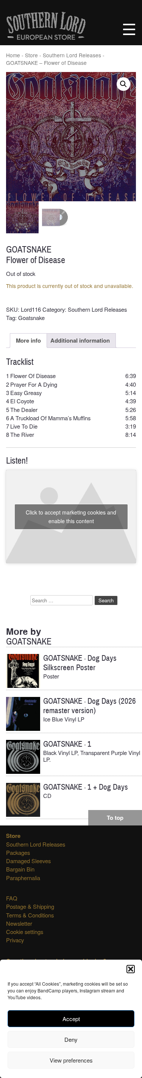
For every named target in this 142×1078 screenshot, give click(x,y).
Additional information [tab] (80, 340)
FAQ (11, 898)
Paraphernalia (23, 878)
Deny (71, 1039)
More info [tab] (28, 340)
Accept (71, 1019)
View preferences (71, 1060)
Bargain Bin (20, 869)
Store (31, 55)
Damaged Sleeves (28, 861)
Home (13, 55)
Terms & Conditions (30, 915)
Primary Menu (129, 29)
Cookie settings (24, 932)
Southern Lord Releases (72, 55)
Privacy (15, 940)
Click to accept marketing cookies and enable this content (71, 516)
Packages (18, 852)
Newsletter (19, 923)
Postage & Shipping (30, 906)
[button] (130, 969)
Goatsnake (31, 318)
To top (115, 817)
